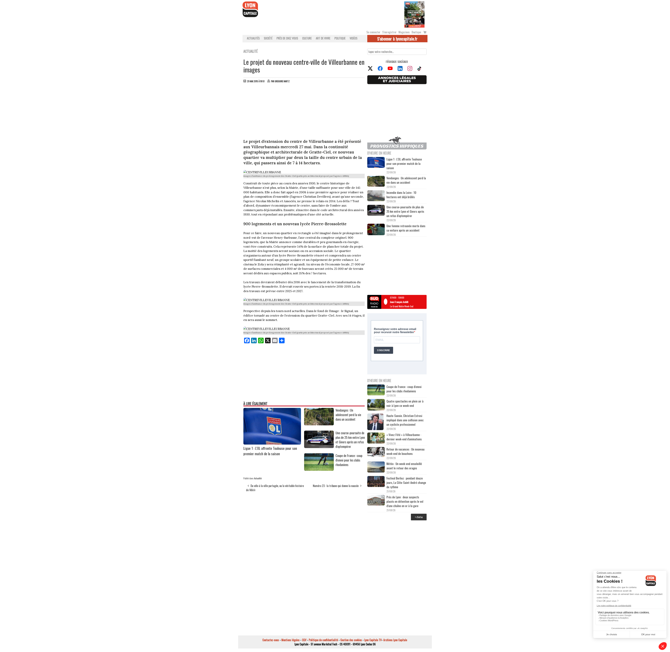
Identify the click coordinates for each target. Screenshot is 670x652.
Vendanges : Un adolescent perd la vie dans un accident (348, 415)
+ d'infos (419, 517)
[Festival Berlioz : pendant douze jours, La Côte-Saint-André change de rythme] (376, 482)
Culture (307, 38)
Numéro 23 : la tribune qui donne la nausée (336, 486)
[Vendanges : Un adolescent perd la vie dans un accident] (319, 424)
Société (268, 38)
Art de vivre (323, 38)
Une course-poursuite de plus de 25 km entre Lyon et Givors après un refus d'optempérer (350, 440)
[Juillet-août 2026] (414, 14)
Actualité (258, 478)
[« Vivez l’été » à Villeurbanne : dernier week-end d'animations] (376, 438)
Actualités (253, 38)
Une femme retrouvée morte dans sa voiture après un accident (405, 228)
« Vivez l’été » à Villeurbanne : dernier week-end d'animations (404, 437)
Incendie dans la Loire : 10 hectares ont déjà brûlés (401, 194)
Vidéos (353, 38)
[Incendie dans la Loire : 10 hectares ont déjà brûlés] (376, 196)
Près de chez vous (287, 38)
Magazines (404, 32)
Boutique (416, 32)
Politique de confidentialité (323, 640)
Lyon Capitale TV (373, 640)
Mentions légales (290, 640)
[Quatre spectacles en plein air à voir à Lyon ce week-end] (376, 405)
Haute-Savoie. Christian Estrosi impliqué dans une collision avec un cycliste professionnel (405, 420)
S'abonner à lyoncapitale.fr (397, 38)
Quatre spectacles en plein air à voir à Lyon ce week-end (404, 403)
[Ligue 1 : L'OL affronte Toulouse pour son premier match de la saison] (272, 443)
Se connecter (373, 32)
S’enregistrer (389, 32)
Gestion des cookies (351, 640)
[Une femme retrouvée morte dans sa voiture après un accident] (376, 230)
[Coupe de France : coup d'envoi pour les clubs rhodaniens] (319, 469)
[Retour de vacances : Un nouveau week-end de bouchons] (376, 452)
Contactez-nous (270, 640)
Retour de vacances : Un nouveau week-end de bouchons (405, 451)
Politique (339, 38)
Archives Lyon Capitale (395, 640)
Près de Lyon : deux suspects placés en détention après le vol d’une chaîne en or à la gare (404, 501)
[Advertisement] (304, 111)
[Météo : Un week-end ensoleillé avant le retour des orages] (376, 467)
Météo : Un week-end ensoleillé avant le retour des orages (404, 465)
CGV (304, 640)
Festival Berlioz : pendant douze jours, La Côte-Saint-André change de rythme (406, 482)
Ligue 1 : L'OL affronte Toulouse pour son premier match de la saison (270, 450)
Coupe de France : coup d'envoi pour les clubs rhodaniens (349, 460)
